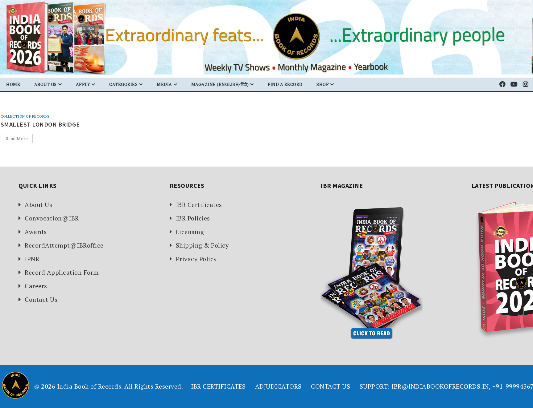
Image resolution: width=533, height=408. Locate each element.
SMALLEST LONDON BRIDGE (40, 124)
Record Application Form (62, 272)
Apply (83, 84)
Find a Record (285, 84)
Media (164, 84)
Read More (17, 138)
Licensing (190, 232)
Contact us (330, 386)
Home (13, 84)
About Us (38, 204)
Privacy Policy (196, 259)
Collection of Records (25, 116)
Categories (123, 84)
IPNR (32, 259)
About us (45, 84)
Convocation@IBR (52, 218)
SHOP (322, 84)
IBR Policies (193, 218)
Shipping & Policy (202, 245)
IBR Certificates (199, 204)
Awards (36, 232)
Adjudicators (278, 386)
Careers (36, 286)
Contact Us (41, 299)
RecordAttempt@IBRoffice (64, 245)
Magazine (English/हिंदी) (220, 84)
